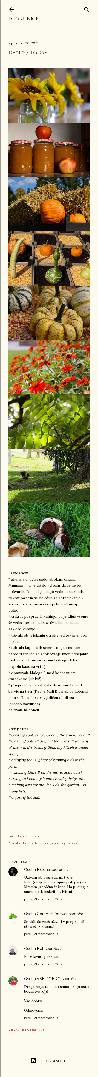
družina (27, 843)
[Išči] (86, 8)
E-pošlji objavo (29, 836)
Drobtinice (23, 19)
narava (71, 843)
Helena (43, 869)
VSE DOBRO (49, 978)
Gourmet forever (52, 913)
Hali (40, 948)
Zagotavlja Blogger (53, 1061)
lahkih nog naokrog (50, 843)
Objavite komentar (26, 1029)
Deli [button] (11, 836)
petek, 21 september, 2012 (43, 899)
